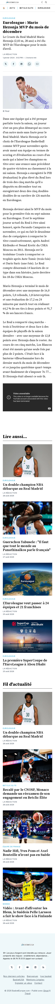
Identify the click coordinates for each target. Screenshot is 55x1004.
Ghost (46, 990)
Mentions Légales (35, 979)
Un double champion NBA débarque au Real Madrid (23, 487)
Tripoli (27, 993)
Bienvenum (32, 976)
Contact (38, 983)
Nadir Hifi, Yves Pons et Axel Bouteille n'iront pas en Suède (26, 853)
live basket (46, 976)
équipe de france (12, 847)
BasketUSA (18, 979)
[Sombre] (42, 2)
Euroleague (44, 8)
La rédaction (10, 54)
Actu (12, 8)
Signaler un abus (23, 983)
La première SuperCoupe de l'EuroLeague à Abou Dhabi (25, 662)
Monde (6, 904)
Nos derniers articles (14, 976)
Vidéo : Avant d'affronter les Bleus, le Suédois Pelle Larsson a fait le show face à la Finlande (27, 912)
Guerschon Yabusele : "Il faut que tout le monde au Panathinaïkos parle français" (26, 546)
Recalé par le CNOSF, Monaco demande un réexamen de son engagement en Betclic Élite (26, 794)
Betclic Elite (26, 8)
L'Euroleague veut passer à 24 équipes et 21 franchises (26, 605)
